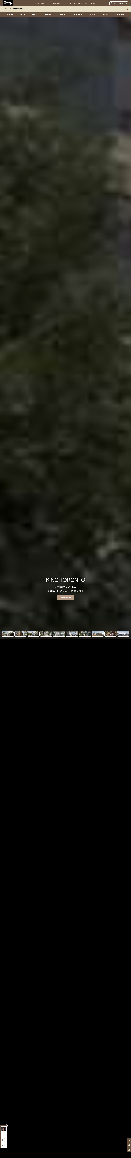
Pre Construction (57, 3)
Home (37, 3)
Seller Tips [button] (70, 3)
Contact (92, 3)
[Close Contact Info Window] (6, 1126)
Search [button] (44, 3)
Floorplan (62, 14)
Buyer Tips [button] (82, 3)
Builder (105, 14)
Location (35, 14)
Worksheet (92, 14)
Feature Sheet (77, 14)
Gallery (22, 14)
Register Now (119, 14)
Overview (10, 14)
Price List (48, 14)
